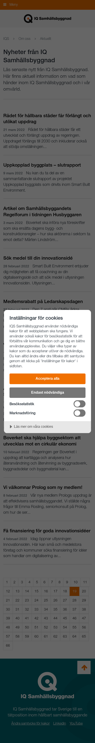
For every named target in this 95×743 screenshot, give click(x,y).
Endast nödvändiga (47, 392)
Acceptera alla (47, 378)
